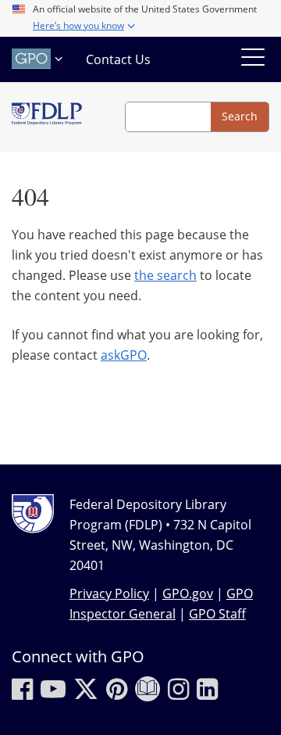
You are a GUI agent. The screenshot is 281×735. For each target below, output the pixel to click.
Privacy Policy (109, 593)
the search (165, 275)
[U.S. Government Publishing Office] (39, 58)
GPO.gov (187, 593)
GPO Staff (217, 613)
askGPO (124, 355)
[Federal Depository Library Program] (47, 116)
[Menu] (253, 59)
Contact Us (118, 59)
